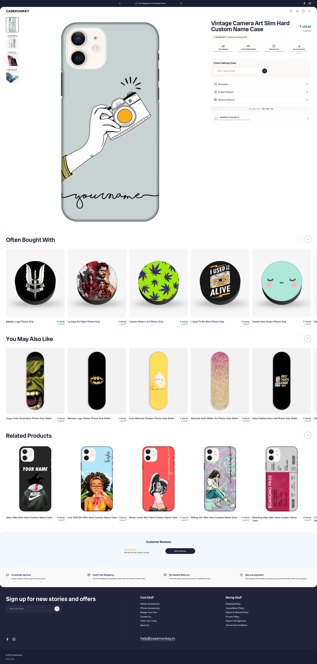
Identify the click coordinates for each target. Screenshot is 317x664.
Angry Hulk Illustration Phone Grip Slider (29, 418)
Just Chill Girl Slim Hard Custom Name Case (92, 517)
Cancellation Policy (235, 608)
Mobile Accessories (149, 603)
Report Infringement (236, 621)
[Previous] (120, 3)
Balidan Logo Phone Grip (20, 321)
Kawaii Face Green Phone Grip (269, 321)
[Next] (181, 3)
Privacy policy (10, 659)
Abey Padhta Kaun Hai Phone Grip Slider (275, 418)
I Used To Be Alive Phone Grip (207, 321)
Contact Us (145, 616)
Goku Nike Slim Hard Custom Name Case (29, 517)
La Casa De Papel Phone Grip (84, 321)
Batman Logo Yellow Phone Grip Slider (89, 418)
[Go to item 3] (12, 58)
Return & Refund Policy (237, 612)
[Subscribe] (56, 608)
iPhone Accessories (150, 608)
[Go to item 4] (12, 75)
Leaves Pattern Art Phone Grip (146, 321)
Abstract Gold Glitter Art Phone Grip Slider (214, 418)
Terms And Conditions (236, 625)
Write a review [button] (180, 551)
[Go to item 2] (12, 41)
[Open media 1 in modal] (110, 121)
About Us (144, 625)
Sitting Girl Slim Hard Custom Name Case (214, 517)
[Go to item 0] (12, 24)
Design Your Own (148, 612)
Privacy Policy (232, 616)
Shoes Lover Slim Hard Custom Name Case (153, 517)
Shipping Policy (233, 603)
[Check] (264, 70)
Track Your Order (148, 621)
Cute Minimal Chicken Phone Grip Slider (151, 418)
